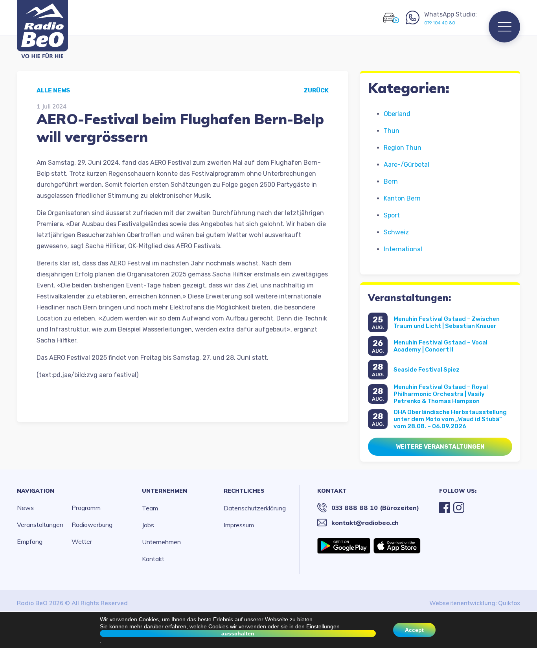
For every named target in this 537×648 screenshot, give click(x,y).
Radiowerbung (92, 524)
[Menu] (504, 26)
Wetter (82, 541)
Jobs (148, 525)
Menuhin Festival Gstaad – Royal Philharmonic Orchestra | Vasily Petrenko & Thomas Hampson (441, 394)
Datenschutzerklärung (255, 508)
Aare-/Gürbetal (406, 164)
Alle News (53, 90)
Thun (391, 130)
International (403, 249)
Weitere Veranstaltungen (440, 446)
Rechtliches (244, 490)
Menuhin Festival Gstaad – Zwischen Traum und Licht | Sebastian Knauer (447, 322)
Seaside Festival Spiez (427, 369)
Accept (414, 630)
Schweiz (396, 232)
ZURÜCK (316, 90)
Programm (86, 508)
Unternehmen (164, 490)
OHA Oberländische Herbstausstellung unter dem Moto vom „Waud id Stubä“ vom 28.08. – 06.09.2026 (450, 419)
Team (150, 508)
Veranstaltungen (40, 524)
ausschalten (237, 633)
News (25, 508)
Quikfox (509, 603)
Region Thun (402, 147)
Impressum (239, 525)
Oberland (397, 114)
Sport (392, 215)
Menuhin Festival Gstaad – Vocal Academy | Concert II (440, 346)
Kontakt (153, 559)
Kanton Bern (402, 198)
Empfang (29, 541)
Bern (391, 181)
